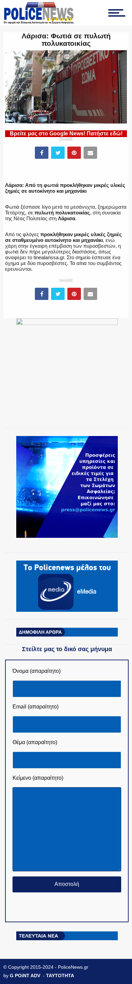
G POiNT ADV (25, 975)
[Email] (90, 153)
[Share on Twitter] (58, 153)
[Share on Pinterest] (74, 153)
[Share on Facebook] (41, 153)
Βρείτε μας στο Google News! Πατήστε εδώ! (66, 133)
